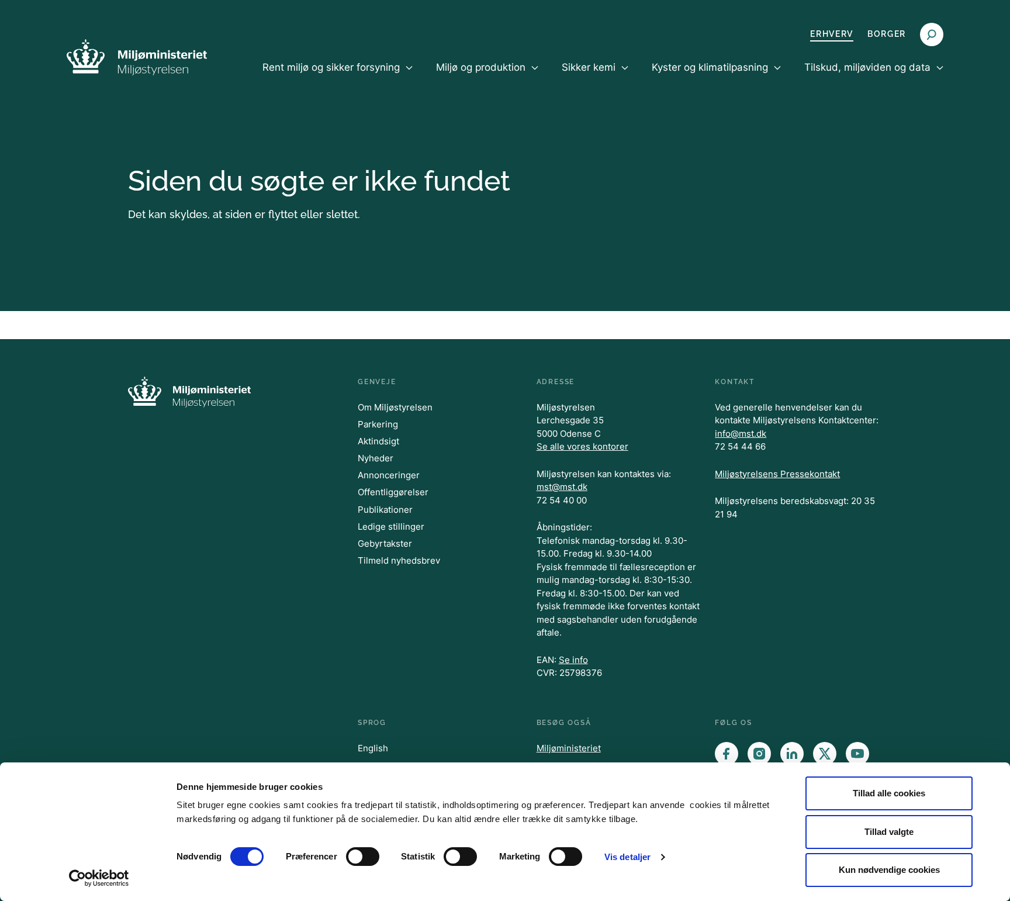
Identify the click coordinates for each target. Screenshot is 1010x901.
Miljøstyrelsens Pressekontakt (777, 473)
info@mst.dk (740, 433)
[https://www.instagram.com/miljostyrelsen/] (759, 753)
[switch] (362, 856)
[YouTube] (857, 753)
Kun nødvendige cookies (889, 870)
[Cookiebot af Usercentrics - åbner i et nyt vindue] (99, 878)
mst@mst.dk (562, 486)
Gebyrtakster (385, 543)
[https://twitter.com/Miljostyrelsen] (824, 753)
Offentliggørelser (393, 492)
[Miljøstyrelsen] (137, 57)
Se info (573, 659)
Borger (886, 34)
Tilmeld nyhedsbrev (399, 560)
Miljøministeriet (569, 748)
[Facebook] (726, 753)
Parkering (378, 424)
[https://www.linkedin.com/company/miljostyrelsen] (792, 753)
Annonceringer (389, 475)
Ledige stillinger (391, 526)
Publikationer (385, 509)
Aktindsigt (378, 441)
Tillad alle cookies (889, 793)
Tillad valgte (889, 832)
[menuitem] (337, 77)
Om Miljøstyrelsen (395, 407)
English (373, 748)
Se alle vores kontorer (582, 446)
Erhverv (831, 34)
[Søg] (931, 34)
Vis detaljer (627, 857)
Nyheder (375, 458)
